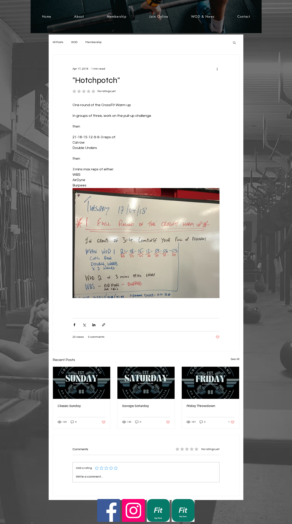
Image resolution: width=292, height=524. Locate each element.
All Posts (58, 42)
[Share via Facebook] (74, 325)
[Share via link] (103, 325)
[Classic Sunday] (81, 383)
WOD (74, 42)
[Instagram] (133, 510)
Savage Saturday (135, 406)
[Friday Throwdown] (210, 383)
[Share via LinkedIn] (94, 325)
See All (235, 359)
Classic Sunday (69, 406)
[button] (234, 42)
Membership (93, 42)
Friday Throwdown (201, 406)
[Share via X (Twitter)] (84, 325)
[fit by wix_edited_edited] (158, 510)
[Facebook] (108, 510)
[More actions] (217, 68)
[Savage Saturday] (146, 383)
